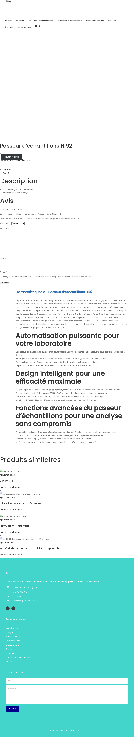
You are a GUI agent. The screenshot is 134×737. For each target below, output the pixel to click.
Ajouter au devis (11, 156)
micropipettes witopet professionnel (21, 503)
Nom (3, 258)
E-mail (3, 272)
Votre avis (5, 228)
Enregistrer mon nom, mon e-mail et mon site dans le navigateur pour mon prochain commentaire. (47, 276)
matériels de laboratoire (21, 160)
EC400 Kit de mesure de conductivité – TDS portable (29, 548)
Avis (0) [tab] (6, 172)
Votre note (5, 223)
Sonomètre (6, 480)
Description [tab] (8, 169)
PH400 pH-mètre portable (14, 525)
